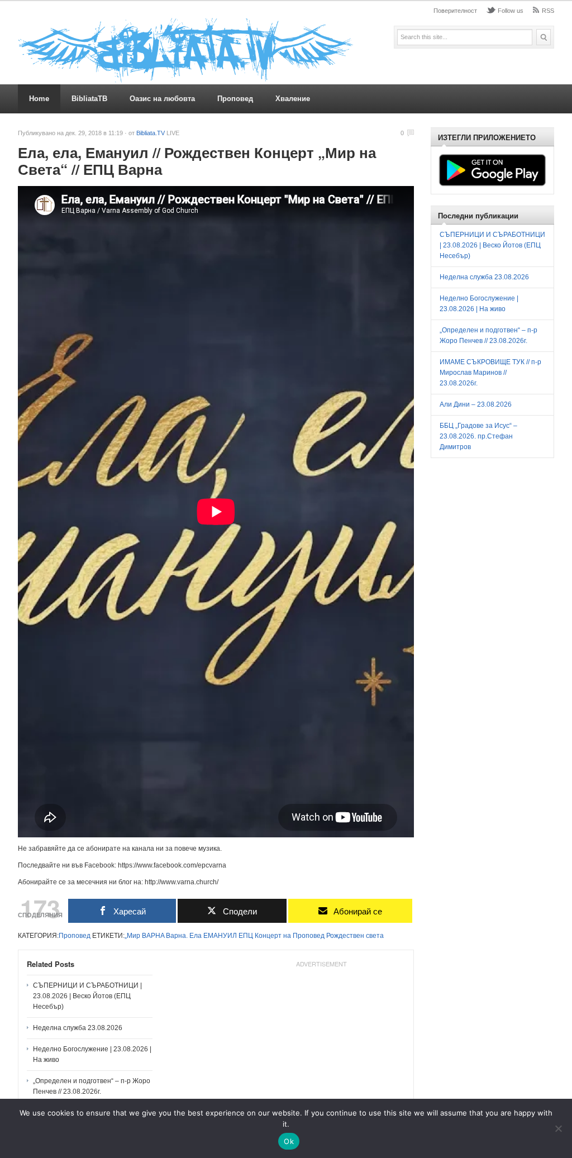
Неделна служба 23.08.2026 (77, 1028)
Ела (195, 936)
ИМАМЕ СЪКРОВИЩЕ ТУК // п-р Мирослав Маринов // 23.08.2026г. (490, 372)
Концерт (268, 936)
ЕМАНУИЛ (220, 936)
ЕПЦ (246, 936)
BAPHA (153, 936)
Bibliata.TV (150, 133)
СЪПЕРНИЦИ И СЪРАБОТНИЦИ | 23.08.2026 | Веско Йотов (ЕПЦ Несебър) (87, 996)
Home (39, 98)
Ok (289, 1141)
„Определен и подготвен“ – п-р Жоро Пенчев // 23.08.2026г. (91, 1086)
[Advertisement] (321, 1042)
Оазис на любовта (162, 98)
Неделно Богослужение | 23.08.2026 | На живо (92, 1054)
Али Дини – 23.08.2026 (476, 404)
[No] (558, 1128)
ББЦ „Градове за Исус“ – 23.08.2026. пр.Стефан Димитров (478, 436)
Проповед (235, 98)
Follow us (510, 10)
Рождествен (345, 936)
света (375, 936)
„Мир (132, 936)
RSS (548, 10)
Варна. (177, 936)
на (287, 936)
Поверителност (455, 10)
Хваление (292, 98)
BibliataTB (89, 98)
